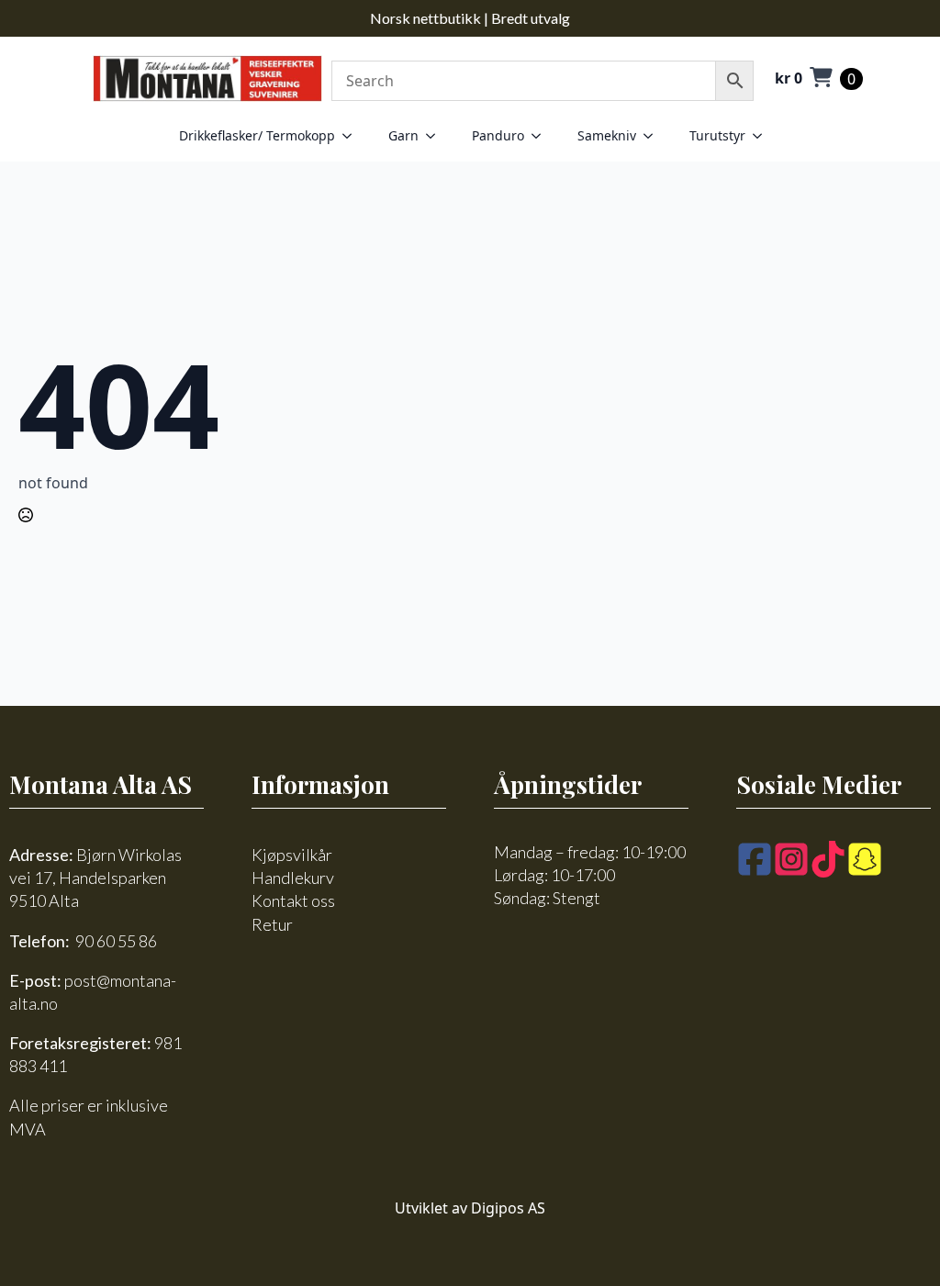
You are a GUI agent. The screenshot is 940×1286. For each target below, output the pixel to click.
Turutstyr (717, 135)
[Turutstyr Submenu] (762, 136)
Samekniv (606, 135)
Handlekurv (293, 877)
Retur (272, 924)
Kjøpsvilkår (292, 854)
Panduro (498, 135)
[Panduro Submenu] (541, 136)
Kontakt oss (293, 900)
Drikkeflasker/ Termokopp (257, 135)
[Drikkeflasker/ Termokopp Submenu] (352, 136)
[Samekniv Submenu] (653, 136)
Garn (403, 135)
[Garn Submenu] (436, 136)
